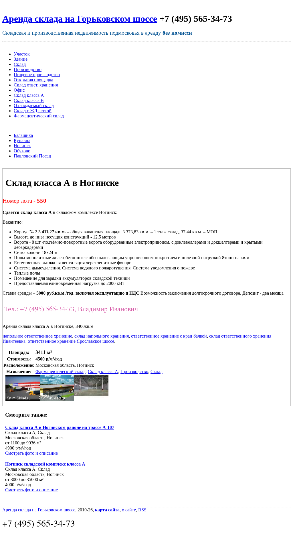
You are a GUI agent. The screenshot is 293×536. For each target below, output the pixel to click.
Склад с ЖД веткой (33, 110)
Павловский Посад (32, 155)
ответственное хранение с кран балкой (169, 336)
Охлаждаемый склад (34, 105)
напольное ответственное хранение (37, 336)
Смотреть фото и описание (31, 453)
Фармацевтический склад (39, 115)
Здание (20, 59)
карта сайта (107, 509)
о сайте (129, 509)
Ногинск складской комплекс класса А (45, 464)
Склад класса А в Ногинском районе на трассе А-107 (59, 427)
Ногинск (22, 145)
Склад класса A (29, 95)
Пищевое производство (37, 74)
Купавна (22, 140)
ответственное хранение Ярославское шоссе (71, 341)
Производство (27, 69)
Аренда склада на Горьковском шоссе (79, 18)
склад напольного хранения (101, 336)
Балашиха (23, 135)
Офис (19, 90)
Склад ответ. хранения (36, 84)
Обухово (22, 150)
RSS (142, 509)
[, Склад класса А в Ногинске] (22, 399)
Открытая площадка (33, 79)
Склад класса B (29, 100)
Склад (20, 64)
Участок (22, 54)
